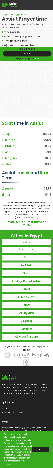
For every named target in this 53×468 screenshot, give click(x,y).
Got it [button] (41, 449)
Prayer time (7, 14)
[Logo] (9, 377)
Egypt (17, 14)
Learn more (9, 464)
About (4, 408)
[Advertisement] (26, 87)
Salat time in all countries (12, 412)
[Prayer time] (9, 4)
